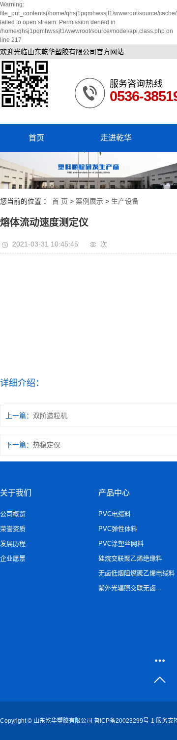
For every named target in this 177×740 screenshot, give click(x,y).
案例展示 (89, 201)
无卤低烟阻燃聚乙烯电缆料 (136, 573)
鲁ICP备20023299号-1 (124, 720)
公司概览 (13, 514)
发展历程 (13, 543)
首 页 (60, 201)
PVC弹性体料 (117, 528)
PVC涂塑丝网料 (121, 543)
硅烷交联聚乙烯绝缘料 (130, 558)
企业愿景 (13, 558)
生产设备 (125, 201)
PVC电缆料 (114, 514)
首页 (36, 138)
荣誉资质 (13, 528)
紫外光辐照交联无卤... (130, 588)
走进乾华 (116, 138)
